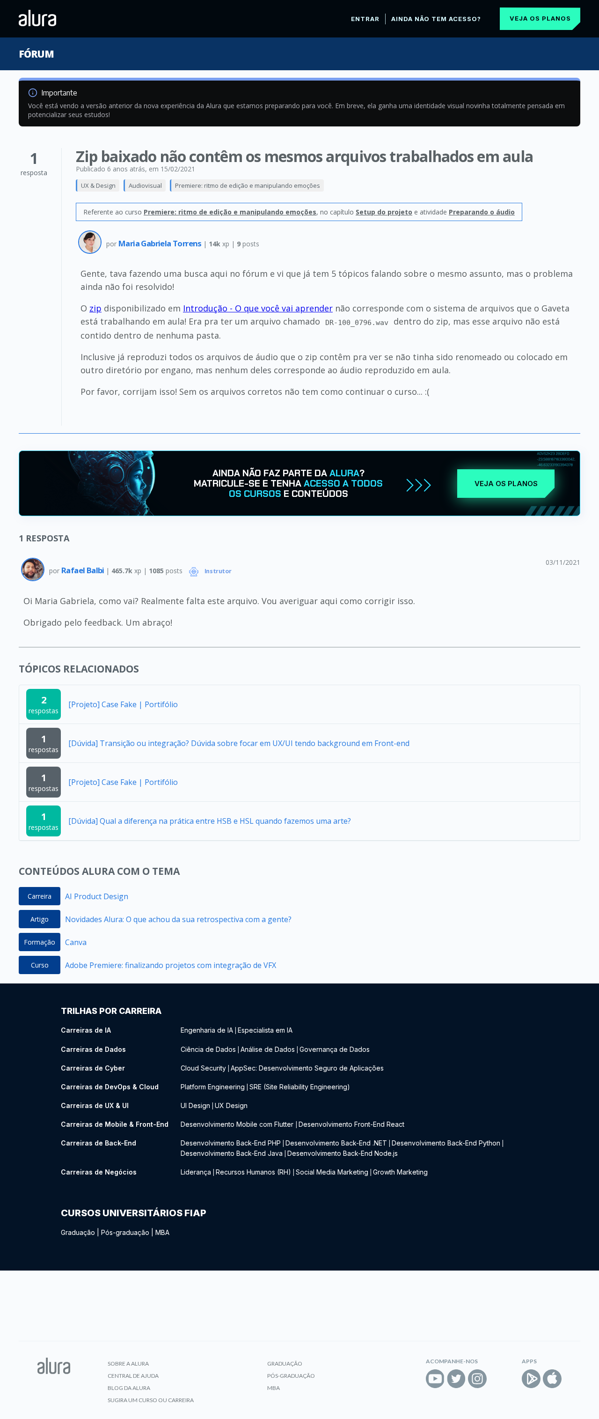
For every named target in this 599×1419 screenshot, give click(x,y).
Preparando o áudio (482, 211)
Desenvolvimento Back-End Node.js (342, 1153)
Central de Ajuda (133, 1375)
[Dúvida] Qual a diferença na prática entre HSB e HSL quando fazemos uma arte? (209, 821)
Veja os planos (540, 18)
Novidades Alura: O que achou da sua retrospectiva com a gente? (178, 919)
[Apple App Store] (552, 1378)
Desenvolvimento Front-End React (351, 1124)
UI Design (195, 1105)
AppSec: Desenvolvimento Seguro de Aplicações (307, 1068)
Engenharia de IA (207, 1030)
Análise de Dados (268, 1049)
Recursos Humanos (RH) (253, 1172)
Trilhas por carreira (111, 1011)
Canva (76, 942)
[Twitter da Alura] (456, 1378)
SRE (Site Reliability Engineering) (299, 1087)
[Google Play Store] (531, 1378)
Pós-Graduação (291, 1375)
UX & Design (98, 185)
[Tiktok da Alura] (498, 1378)
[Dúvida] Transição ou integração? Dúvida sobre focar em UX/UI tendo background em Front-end (238, 743)
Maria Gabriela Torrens (160, 243)
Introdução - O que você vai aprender (258, 308)
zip (95, 308)
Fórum (36, 53)
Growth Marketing (400, 1172)
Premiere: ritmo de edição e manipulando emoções (247, 185)
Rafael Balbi (83, 570)
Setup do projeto (384, 211)
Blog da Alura (129, 1387)
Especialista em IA (265, 1030)
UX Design (231, 1105)
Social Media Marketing (332, 1172)
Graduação (78, 1232)
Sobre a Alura (128, 1363)
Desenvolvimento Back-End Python (446, 1143)
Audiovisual (145, 185)
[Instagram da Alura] (477, 1378)
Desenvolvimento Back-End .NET (336, 1143)
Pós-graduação (125, 1232)
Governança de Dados (335, 1049)
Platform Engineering (213, 1087)
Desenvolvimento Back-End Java (232, 1153)
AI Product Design (96, 896)
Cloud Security (203, 1068)
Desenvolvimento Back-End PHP (231, 1143)
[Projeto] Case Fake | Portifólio (123, 704)
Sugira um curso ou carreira (151, 1400)
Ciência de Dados (208, 1049)
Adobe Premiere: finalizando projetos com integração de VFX (170, 965)
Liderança (196, 1172)
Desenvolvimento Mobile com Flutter (238, 1124)
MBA (162, 1232)
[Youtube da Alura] (435, 1378)
